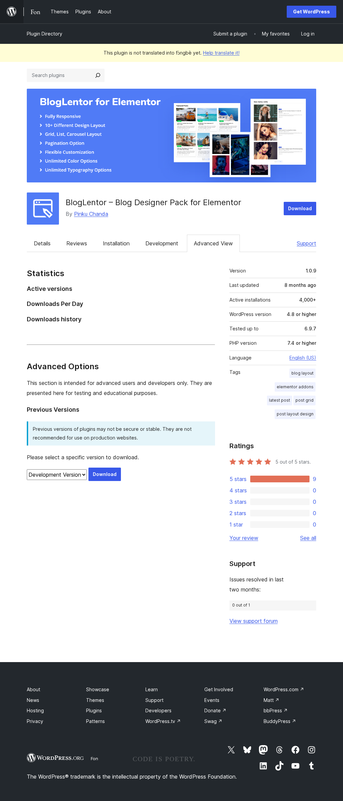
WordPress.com (284, 689)
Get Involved (218, 689)
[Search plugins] (98, 75)
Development (161, 243)
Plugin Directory (44, 33)
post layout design (295, 413)
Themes (95, 700)
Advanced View (213, 243)
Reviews (76, 243)
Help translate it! (221, 53)
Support (306, 243)
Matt (271, 700)
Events (211, 700)
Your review (243, 538)
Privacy (35, 721)
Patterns (95, 721)
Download (300, 208)
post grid (304, 400)
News (33, 700)
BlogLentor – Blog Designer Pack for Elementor (153, 202)
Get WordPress (311, 11)
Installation (116, 243)
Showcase (97, 689)
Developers (158, 710)
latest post (279, 400)
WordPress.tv (163, 721)
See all (308, 538)
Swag (213, 721)
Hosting (35, 710)
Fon (94, 758)
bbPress (276, 710)
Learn (151, 689)
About (33, 689)
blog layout (302, 373)
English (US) (302, 358)
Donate (215, 710)
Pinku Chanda (91, 214)
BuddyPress (280, 721)
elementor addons (295, 386)
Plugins (94, 710)
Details (42, 243)
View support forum (253, 621)
